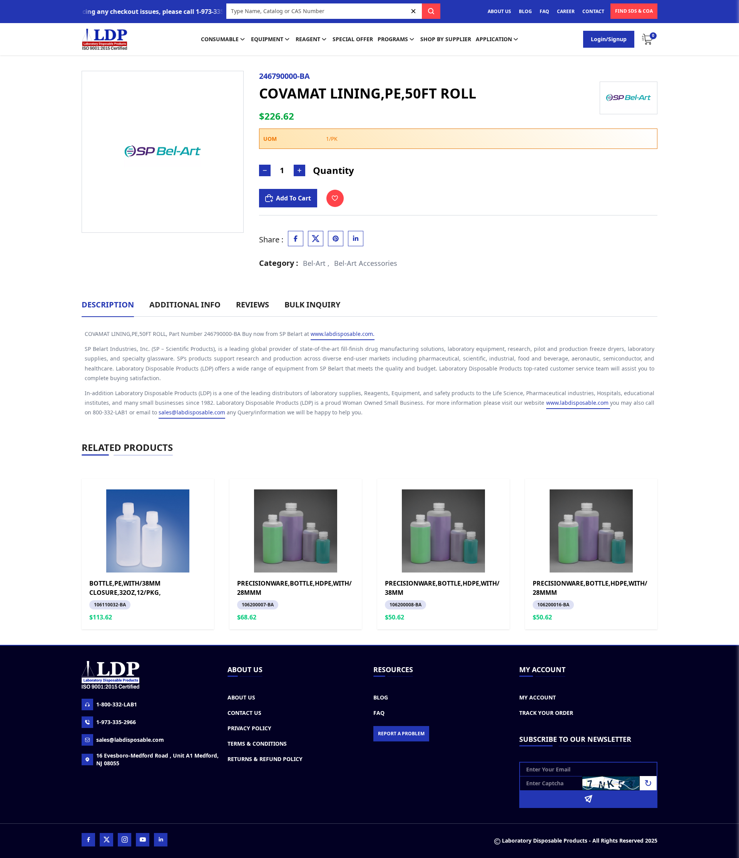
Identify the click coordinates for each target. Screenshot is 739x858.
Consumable (220, 39)
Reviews (252, 304)
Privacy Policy (249, 728)
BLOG (525, 11)
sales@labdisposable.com (192, 412)
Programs (393, 39)
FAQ (544, 11)
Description (108, 304)
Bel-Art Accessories (365, 263)
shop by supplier (445, 39)
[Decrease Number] (265, 170)
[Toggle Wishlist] (335, 198)
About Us (241, 697)
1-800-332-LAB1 (116, 704)
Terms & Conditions (257, 743)
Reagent (308, 39)
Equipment (267, 39)
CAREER (566, 11)
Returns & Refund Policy (265, 759)
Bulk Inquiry (312, 304)
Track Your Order (546, 712)
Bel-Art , (316, 263)
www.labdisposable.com (578, 402)
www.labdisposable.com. (343, 333)
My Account (537, 697)
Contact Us (244, 712)
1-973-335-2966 (116, 722)
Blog (380, 697)
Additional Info (185, 304)
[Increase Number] (299, 170)
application (494, 39)
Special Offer (353, 39)
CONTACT (593, 11)
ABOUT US (499, 11)
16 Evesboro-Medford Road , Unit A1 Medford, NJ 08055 (157, 759)
